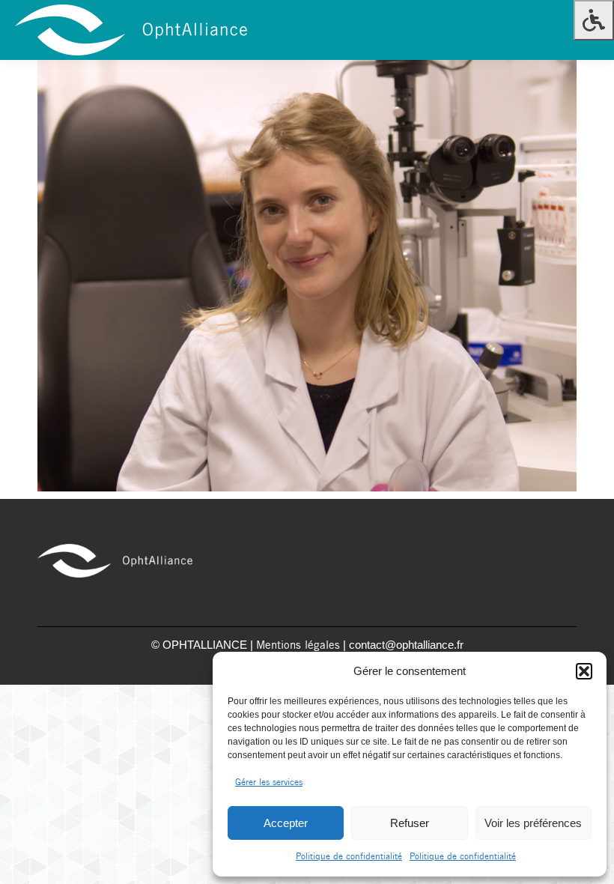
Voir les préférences (533, 823)
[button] (584, 671)
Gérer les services (269, 782)
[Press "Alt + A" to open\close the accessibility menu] (594, 20)
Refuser (409, 823)
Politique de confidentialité (349, 857)
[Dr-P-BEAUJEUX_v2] (307, 275)
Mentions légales (298, 646)
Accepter (286, 823)
